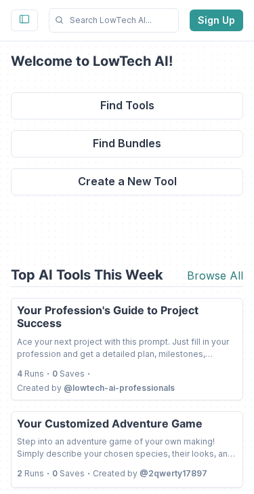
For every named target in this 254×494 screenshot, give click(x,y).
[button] (114, 20)
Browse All (215, 275)
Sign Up (216, 20)
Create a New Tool (127, 181)
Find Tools (127, 105)
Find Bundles (127, 143)
